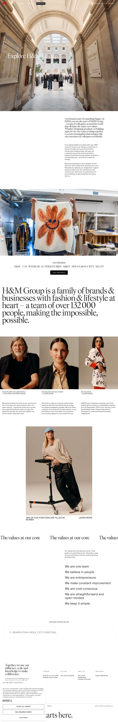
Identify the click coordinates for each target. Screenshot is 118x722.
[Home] (4, 4)
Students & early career (50, 677)
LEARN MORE (85, 518)
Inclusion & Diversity (84, 679)
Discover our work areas (50, 675)
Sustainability (82, 677)
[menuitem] (12, 3)
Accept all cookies (23, 706)
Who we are (81, 675)
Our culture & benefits (67, 675)
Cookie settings (23, 717)
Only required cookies (23, 712)
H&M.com (49, 706)
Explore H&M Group (101, 675)
